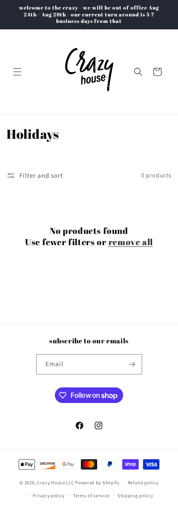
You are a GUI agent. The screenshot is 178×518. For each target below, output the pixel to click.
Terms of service (91, 495)
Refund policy (143, 483)
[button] (17, 71)
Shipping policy (135, 495)
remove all (130, 242)
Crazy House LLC (55, 482)
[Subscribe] (132, 364)
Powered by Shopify (97, 482)
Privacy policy (49, 495)
